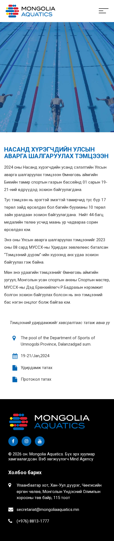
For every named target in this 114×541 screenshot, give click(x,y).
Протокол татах (36, 379)
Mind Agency (81, 459)
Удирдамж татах (36, 367)
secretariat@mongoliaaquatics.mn (48, 509)
